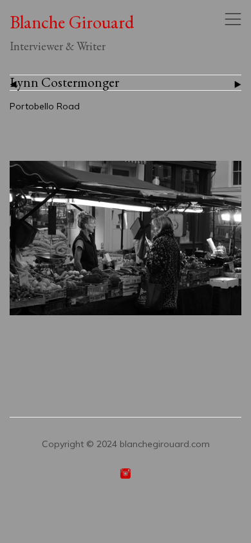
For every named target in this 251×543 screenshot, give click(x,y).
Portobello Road (45, 106)
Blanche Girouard (72, 22)
